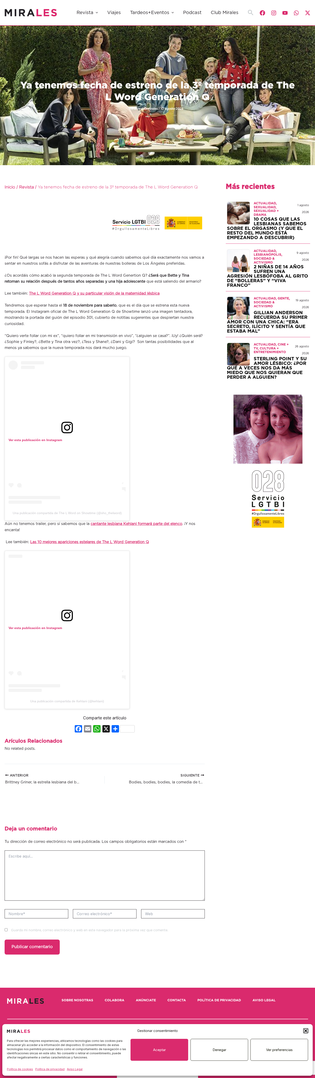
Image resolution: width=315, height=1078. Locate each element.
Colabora (114, 1000)
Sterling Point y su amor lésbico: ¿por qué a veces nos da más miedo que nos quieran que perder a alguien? (267, 368)
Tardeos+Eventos (149, 12)
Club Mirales (224, 12)
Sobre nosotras (77, 1000)
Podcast (192, 12)
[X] (106, 729)
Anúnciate (146, 1000)
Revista (85, 12)
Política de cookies (20, 1069)
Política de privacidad (50, 1069)
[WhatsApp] (296, 13)
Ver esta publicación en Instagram (35, 440)
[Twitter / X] (307, 13)
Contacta (176, 1000)
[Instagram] (273, 13)
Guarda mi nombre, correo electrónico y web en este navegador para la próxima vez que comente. (89, 930)
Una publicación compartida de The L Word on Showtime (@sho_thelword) (67, 513)
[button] (305, 1030)
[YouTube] (285, 13)
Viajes (114, 12)
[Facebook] (262, 13)
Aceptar (159, 1050)
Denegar (219, 1050)
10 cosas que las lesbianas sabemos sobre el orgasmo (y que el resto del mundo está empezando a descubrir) (266, 228)
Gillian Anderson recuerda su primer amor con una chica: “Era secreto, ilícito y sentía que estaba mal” (267, 322)
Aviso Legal (75, 1069)
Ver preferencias (279, 1050)
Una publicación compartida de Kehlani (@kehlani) (67, 701)
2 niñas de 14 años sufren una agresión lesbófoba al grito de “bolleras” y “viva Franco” (267, 276)
